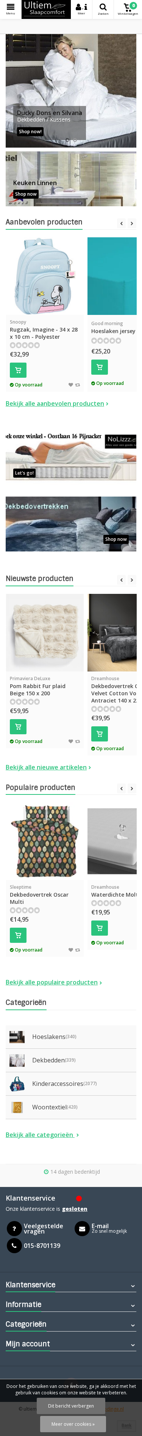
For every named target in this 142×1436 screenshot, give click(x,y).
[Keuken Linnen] (71, 178)
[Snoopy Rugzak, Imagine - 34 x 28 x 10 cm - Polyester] (45, 276)
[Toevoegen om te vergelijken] (77, 385)
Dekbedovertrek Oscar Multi (39, 894)
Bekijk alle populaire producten (52, 982)
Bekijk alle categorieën (40, 1135)
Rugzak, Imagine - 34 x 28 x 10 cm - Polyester (44, 329)
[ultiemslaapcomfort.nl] (46, 9)
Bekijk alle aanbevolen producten (55, 403)
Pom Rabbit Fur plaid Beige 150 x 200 (38, 686)
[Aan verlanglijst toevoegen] (71, 385)
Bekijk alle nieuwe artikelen (46, 767)
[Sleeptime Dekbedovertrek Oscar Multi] (45, 841)
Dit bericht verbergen (71, 1406)
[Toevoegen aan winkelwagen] (18, 370)
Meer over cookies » (73, 1424)
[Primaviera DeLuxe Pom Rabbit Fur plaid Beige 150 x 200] (45, 632)
